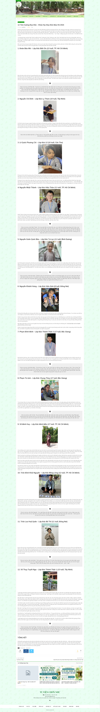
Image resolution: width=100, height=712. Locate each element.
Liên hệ (77, 706)
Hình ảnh (76, 16)
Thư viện (38, 16)
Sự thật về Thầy (20, 659)
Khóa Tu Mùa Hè (21, 22)
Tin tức (31, 16)
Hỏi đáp (69, 16)
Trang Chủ (24, 16)
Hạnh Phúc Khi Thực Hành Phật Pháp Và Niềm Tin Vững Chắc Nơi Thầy (68, 659)
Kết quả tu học (61, 16)
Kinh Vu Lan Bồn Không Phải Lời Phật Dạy (30, 0)
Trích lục (45, 16)
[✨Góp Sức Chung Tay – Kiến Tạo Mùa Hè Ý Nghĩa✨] (28, 673)
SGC (53, 709)
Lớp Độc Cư (53, 16)
